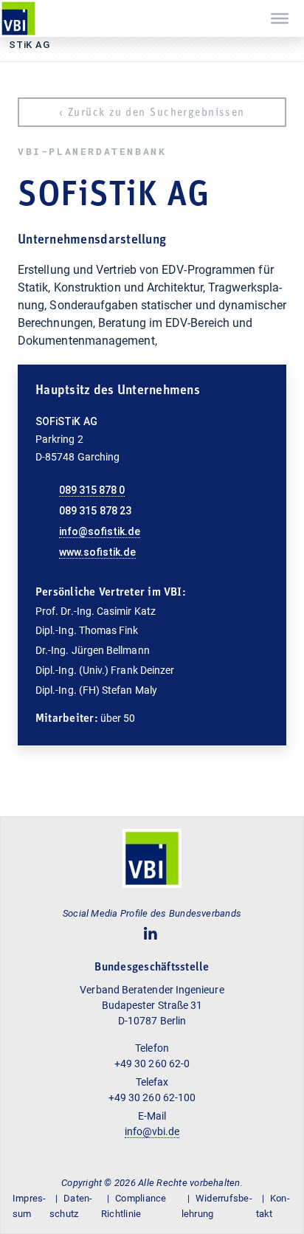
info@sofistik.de (99, 531)
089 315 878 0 (92, 490)
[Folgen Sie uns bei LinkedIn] (151, 934)
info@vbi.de (152, 1131)
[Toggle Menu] (280, 18)
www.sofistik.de (97, 552)
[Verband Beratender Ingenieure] (18, 18)
